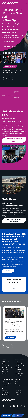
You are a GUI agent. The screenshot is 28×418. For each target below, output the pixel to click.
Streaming (4, 390)
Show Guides (5, 394)
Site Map (17, 394)
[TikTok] (21, 406)
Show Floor (5, 371)
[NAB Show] (13, 3)
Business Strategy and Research (14, 325)
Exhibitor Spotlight (10, 331)
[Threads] (24, 406)
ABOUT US (17, 379)
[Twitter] (13, 406)
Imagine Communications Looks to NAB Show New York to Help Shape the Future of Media (14, 321)
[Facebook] (6, 406)
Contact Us (18, 384)
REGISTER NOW (6, 415)
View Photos (5, 369)
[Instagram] (10, 406)
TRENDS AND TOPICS (7, 379)
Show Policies (18, 392)
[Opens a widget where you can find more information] (18, 415)
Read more (11, 338)
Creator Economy (6, 386)
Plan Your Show (19, 376)
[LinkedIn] (17, 406)
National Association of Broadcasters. (10, 408)
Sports (3, 388)
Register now (9, 41)
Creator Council (19, 388)
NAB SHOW (5, 359)
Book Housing (5, 365)
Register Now (18, 363)
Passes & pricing (10, 46)
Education (4, 373)
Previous (3, 77)
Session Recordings (7, 367)
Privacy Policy (18, 390)
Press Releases (19, 386)
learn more (8, 271)
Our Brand (17, 382)
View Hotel (17, 367)
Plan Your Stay (19, 373)
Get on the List (5, 361)
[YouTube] (3, 406)
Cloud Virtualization (10, 327)
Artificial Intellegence (7, 382)
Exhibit (3, 363)
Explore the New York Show (14, 140)
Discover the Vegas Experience (14, 220)
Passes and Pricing (20, 365)
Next (9, 77)
